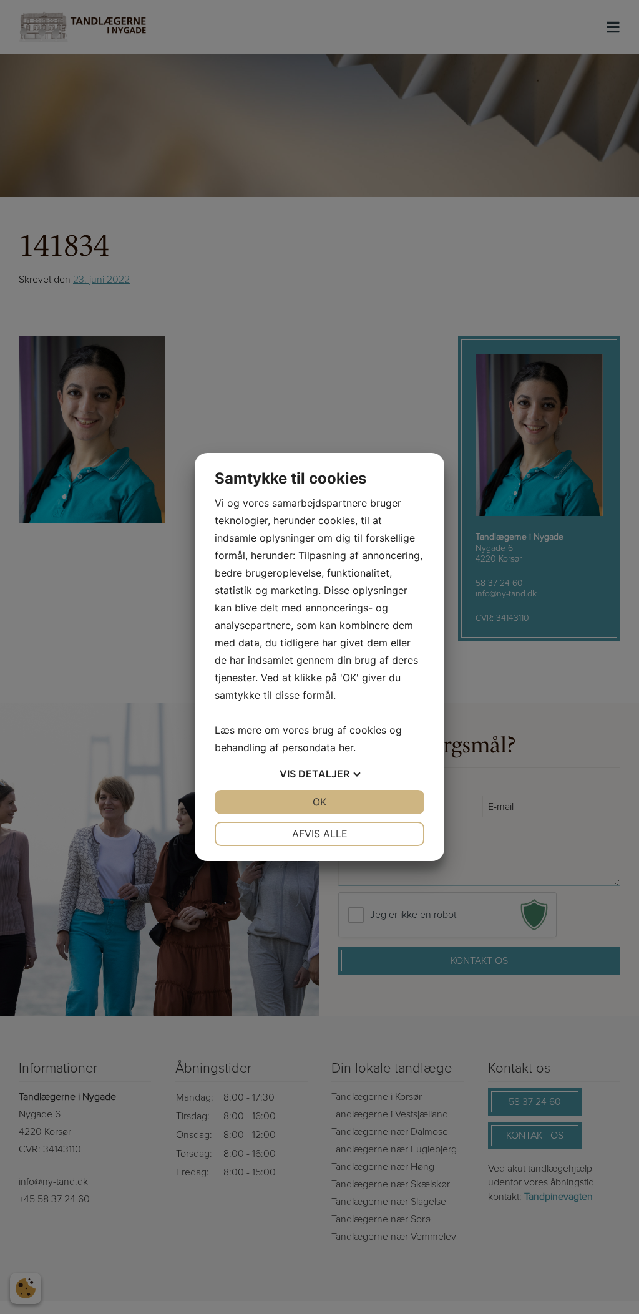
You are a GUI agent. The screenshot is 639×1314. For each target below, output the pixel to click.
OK (319, 802)
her (346, 747)
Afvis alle (320, 833)
